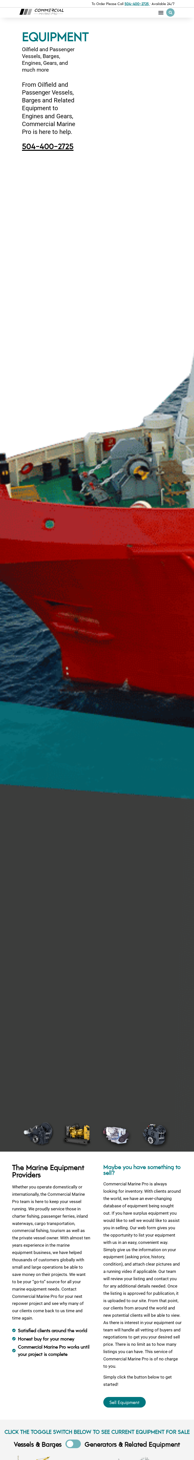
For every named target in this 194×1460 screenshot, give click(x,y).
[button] (161, 12)
